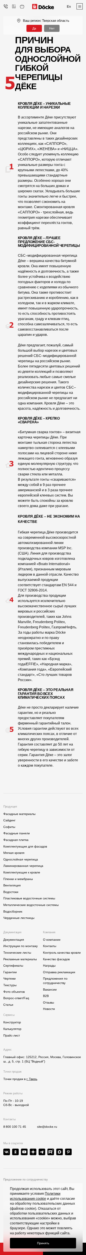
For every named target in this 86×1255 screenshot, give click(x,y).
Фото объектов (14, 991)
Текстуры (10, 985)
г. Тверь (31, 1079)
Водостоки (10, 892)
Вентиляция (12, 885)
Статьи (8, 1004)
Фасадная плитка (15, 840)
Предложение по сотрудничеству (25, 1179)
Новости (49, 1009)
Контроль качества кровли (62, 952)
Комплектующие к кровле (21, 872)
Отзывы (48, 1002)
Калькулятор (12, 1029)
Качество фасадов (56, 959)
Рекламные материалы (20, 959)
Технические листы (17, 952)
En (69, 6)
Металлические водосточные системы (31, 905)
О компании (51, 939)
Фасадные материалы (19, 814)
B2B (46, 996)
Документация (13, 939)
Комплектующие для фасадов (25, 846)
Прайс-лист (11, 1035)
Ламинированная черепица (23, 866)
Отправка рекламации (59, 972)
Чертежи (9, 978)
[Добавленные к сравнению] (13, 6)
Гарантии (10, 972)
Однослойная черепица (20, 859)
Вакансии (50, 989)
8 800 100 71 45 (14, 1126)
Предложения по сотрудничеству (55, 981)
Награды (49, 965)
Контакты (49, 946)
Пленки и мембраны (18, 879)
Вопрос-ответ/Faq (16, 998)
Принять (43, 1243)
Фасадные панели (16, 833)
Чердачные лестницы (18, 918)
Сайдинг (9, 820)
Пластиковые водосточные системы (29, 898)
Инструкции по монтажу (20, 946)
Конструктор (12, 1022)
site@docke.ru (47, 1126)
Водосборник (12, 911)
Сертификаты (13, 965)
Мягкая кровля (13, 853)
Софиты (9, 827)
